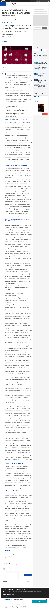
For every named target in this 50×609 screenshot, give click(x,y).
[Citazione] (15, 571)
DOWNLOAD (45, 114)
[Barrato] (11, 571)
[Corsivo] (8, 571)
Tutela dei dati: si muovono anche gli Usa (14, 109)
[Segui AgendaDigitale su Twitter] (24, 589)
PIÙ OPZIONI (39, 605)
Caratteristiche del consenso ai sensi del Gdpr (15, 113)
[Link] (18, 571)
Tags (9, 591)
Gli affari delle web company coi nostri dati (14, 107)
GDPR (27, 85)
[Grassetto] (7, 571)
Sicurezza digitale (8, 19)
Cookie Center (39, 591)
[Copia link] (9, 22)
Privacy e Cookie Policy (18, 591)
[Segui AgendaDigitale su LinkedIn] (22, 589)
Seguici (18, 589)
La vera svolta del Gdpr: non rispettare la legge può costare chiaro (17, 111)
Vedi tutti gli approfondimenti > (43, 89)
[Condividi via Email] (8, 22)
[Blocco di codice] (16, 571)
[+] (20, 571)
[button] (3, 4)
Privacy (14, 19)
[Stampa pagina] (11, 22)
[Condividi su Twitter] (6, 22)
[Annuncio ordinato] (12, 571)
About (4, 591)
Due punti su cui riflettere (11, 116)
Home (3, 19)
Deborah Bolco (4, 38)
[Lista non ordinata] (13, 571)
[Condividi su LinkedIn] (4, 22)
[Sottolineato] (9, 571)
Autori (7, 591)
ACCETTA (39, 601)
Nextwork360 (5, 596)
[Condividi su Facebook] (2, 22)
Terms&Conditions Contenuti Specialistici (29, 591)
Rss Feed (12, 591)
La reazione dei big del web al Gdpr (12, 114)
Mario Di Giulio (4, 41)
